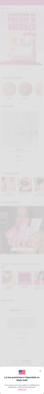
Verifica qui (22, 389)
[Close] (40, 371)
